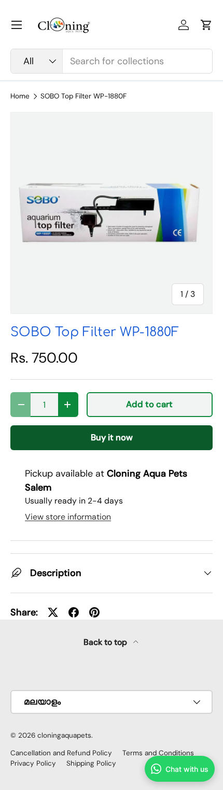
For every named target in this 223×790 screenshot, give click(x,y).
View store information (68, 516)
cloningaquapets (64, 735)
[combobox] (111, 61)
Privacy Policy (33, 763)
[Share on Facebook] (73, 612)
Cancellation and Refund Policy (61, 753)
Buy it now (112, 437)
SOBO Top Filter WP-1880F (83, 96)
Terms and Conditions (158, 753)
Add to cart (149, 404)
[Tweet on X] (53, 612)
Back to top (106, 642)
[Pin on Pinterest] (94, 612)
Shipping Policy (91, 763)
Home (20, 96)
